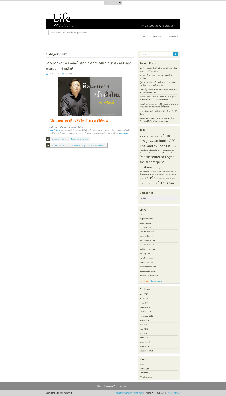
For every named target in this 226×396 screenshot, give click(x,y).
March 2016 (145, 303)
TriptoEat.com (145, 227)
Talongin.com (156, 281)
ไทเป (161, 183)
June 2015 (144, 329)
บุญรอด (147, 174)
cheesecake (147, 136)
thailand (84, 139)
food (70, 139)
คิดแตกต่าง (78, 145)
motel (166, 153)
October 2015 (145, 311)
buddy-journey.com (147, 249)
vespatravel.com (146, 218)
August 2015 (145, 320)
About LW (157, 37)
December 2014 (146, 351)
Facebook (173, 37)
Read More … (124, 133)
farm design (62, 139)
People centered (152, 157)
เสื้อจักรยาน (173, 178)
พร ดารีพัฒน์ (100, 145)
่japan (170, 183)
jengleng (68, 73)
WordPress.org (146, 377)
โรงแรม (151, 184)
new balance (172, 153)
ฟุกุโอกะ (142, 178)
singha (70, 145)
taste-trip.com (145, 223)
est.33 (54, 139)
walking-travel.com (147, 240)
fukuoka (162, 141)
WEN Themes (174, 393)
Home (143, 37)
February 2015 (145, 346)
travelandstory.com (147, 271)
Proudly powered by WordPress (129, 393)
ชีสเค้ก (160, 171)
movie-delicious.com (148, 266)
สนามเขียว (159, 178)
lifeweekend (143, 153)
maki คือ (162, 153)
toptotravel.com (146, 258)
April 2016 (144, 298)
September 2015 (146, 316)
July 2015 (143, 324)
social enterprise (152, 162)
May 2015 (144, 333)
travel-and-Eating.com (149, 275)
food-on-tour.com (147, 245)
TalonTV (143, 214)
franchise (153, 141)
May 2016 (144, 294)
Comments (146, 372)
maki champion (155, 153)
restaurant (76, 139)
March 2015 (145, 342)
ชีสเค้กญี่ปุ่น (165, 171)
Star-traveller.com (147, 231)
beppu (141, 136)
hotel (159, 150)
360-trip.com (145, 253)
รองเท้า (149, 178)
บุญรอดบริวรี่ (89, 145)
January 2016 (145, 307)
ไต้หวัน (155, 184)
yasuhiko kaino (170, 168)
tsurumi (163, 168)
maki (149, 153)
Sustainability (150, 167)
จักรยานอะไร (154, 171)
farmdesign (158, 136)
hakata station (153, 150)
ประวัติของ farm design (163, 174)
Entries (144, 368)
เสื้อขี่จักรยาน (165, 178)
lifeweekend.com (146, 262)
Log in (142, 364)
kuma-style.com (146, 236)
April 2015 (144, 337)
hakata (146, 150)
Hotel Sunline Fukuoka (167, 150)
